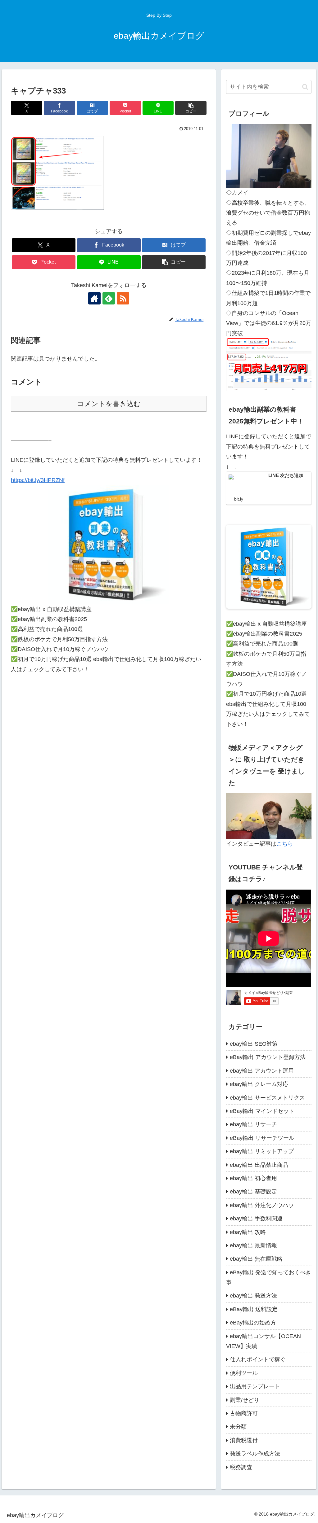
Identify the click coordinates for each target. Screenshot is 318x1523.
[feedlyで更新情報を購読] (108, 298)
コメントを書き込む (109, 404)
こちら (284, 844)
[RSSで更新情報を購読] (123, 298)
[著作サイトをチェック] (94, 298)
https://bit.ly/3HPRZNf (38, 480)
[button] (191, 108)
